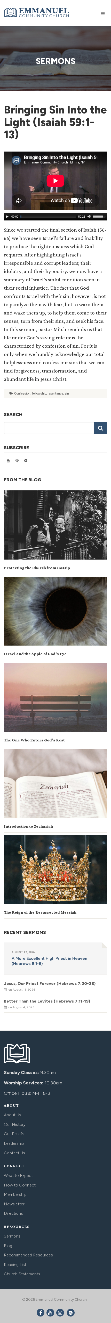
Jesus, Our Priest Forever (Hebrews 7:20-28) (50, 983)
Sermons (12, 1236)
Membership (15, 1194)
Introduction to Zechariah (28, 826)
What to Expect (18, 1175)
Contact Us (14, 1152)
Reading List (15, 1264)
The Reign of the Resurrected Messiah (40, 912)
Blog (8, 1245)
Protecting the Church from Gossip (37, 568)
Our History (15, 1124)
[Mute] (89, 216)
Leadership (14, 1143)
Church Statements (22, 1273)
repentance (55, 393)
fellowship (39, 393)
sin (67, 393)
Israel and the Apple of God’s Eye (35, 654)
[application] (55, 216)
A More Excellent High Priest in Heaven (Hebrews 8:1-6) (49, 961)
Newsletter (14, 1204)
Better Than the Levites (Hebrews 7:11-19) (47, 1001)
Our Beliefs (14, 1133)
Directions (13, 1213)
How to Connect (20, 1185)
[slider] (100, 216)
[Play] (7, 216)
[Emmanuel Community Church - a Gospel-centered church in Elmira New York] (37, 12)
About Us (12, 1114)
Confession (22, 393)
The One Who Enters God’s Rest (34, 740)
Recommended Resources (28, 1255)
